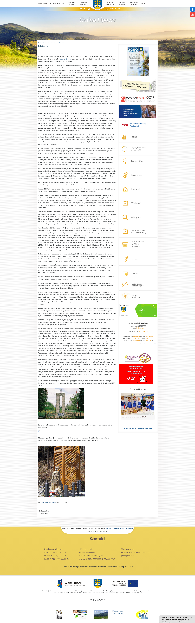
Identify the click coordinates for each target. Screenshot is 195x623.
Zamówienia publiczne (71, 3)
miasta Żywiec (65, 59)
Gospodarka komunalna (134, 3)
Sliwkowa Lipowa (125, 350)
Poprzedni (35, 613)
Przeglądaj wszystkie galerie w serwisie (138, 428)
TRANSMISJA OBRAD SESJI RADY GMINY (134, 224)
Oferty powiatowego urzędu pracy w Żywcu (135, 210)
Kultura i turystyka (122, 3)
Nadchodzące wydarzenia (128, 196)
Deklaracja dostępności (83, 3)
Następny (160, 613)
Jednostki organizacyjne (110, 3)
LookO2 (154, 343)
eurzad (121, 251)
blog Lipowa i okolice (48, 502)
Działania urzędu (125, 182)
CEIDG (121, 267)
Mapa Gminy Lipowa (126, 168)
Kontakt (143, 3)
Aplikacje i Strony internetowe (123, 528)
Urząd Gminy (52, 3)
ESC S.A (108, 528)
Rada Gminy (61, 3)
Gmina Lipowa (42, 3)
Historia (61, 43)
